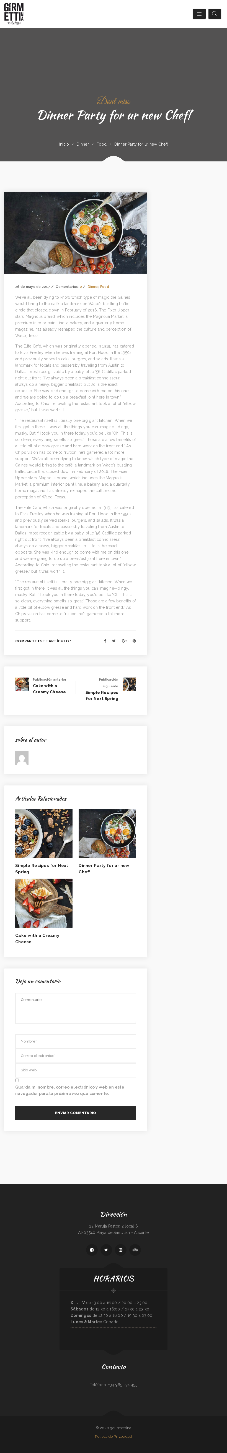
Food (102, 144)
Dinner (83, 144)
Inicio (64, 144)
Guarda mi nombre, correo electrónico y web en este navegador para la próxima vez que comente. (69, 1090)
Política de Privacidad (113, 1436)
